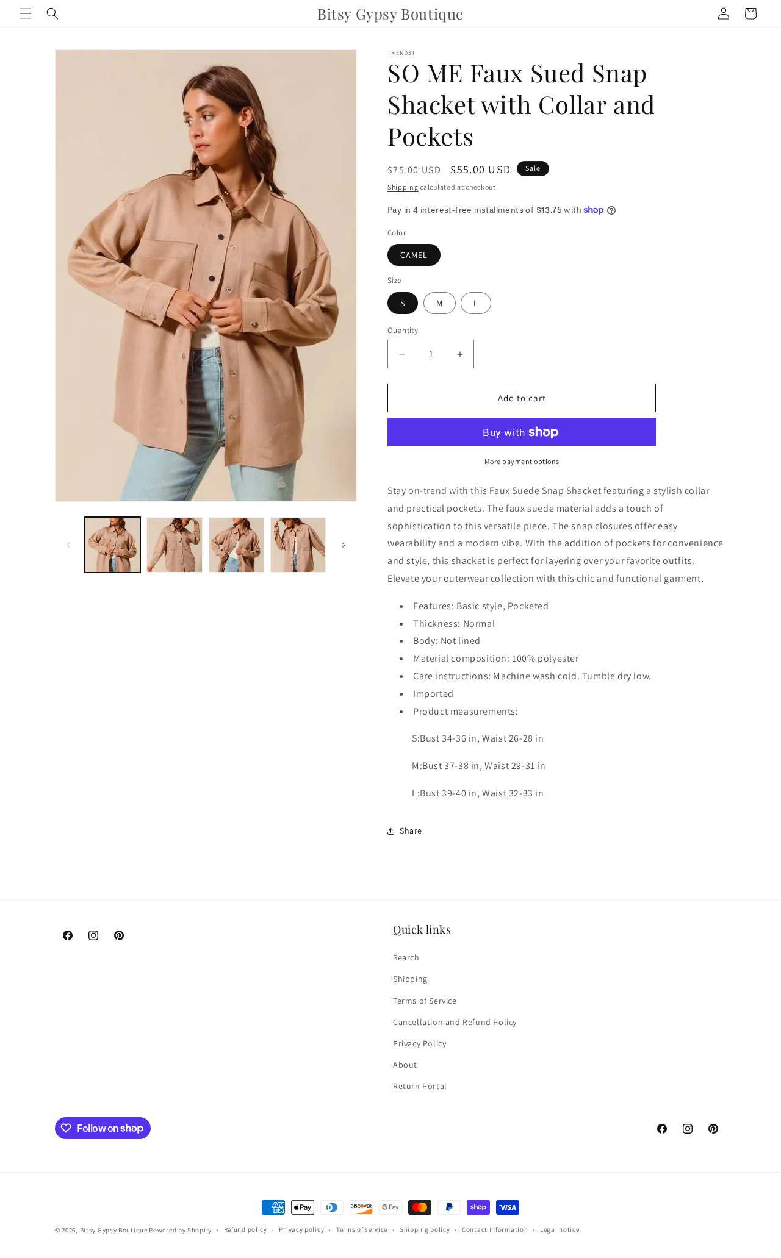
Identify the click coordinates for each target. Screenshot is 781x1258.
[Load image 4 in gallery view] (298, 545)
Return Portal (420, 1086)
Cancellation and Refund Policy (455, 1022)
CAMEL (414, 254)
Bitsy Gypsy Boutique (114, 1230)
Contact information (495, 1229)
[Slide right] (343, 545)
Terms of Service (425, 1000)
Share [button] (411, 830)
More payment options (522, 461)
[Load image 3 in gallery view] (236, 545)
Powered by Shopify (180, 1230)
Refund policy (245, 1229)
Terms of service (361, 1229)
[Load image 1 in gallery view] (112, 545)
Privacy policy (301, 1229)
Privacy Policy (419, 1043)
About (405, 1064)
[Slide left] (68, 545)
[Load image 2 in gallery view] (174, 545)
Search (406, 957)
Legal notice (559, 1229)
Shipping (403, 186)
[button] (25, 13)
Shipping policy (425, 1229)
